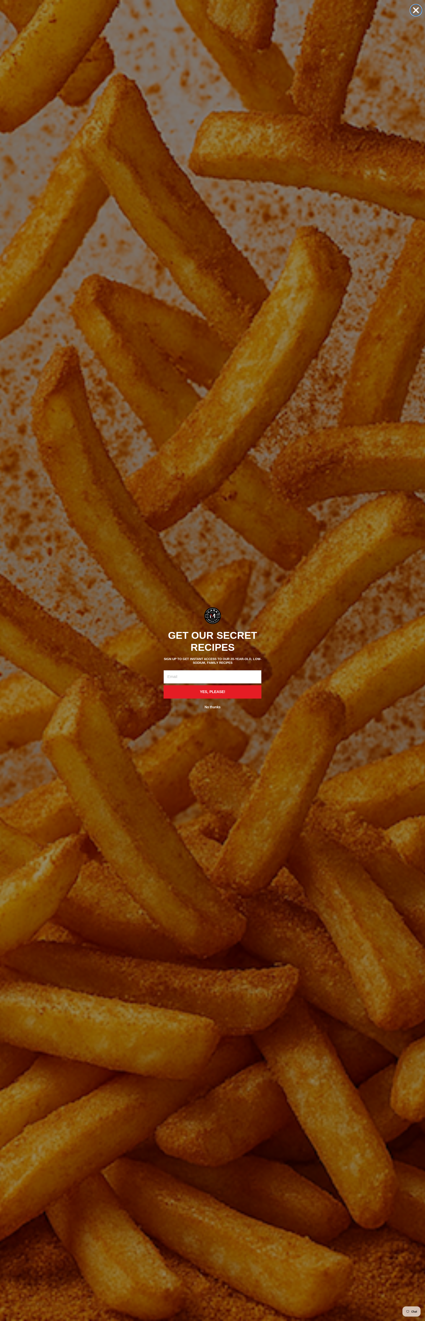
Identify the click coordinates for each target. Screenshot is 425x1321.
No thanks (212, 707)
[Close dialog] (416, 10)
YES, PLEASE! (212, 692)
